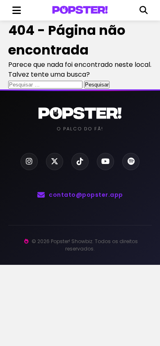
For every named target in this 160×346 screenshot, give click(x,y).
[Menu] (16, 10)
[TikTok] (80, 161)
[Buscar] (143, 10)
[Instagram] (29, 161)
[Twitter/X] (54, 161)
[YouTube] (105, 161)
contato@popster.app (86, 195)
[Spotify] (130, 161)
